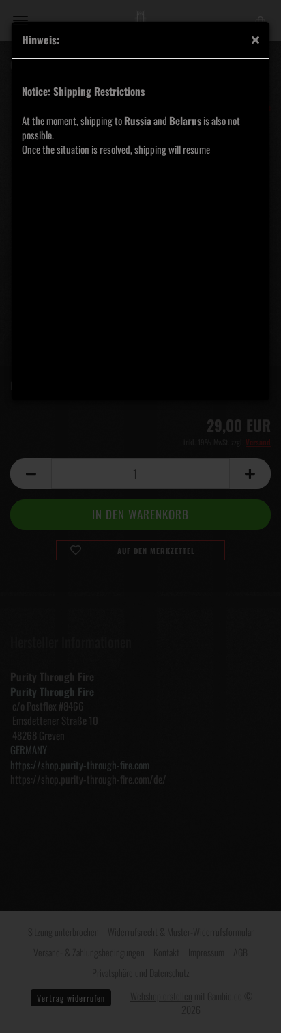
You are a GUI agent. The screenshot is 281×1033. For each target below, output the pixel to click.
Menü (20, 20)
